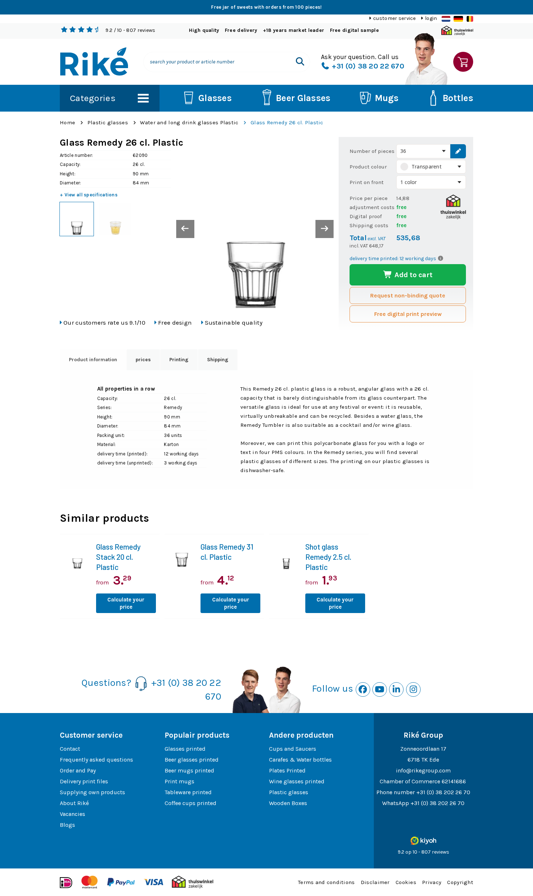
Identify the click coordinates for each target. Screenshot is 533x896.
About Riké (74, 803)
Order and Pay (78, 770)
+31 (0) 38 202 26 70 (443, 792)
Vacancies (72, 813)
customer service (394, 18)
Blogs (67, 824)
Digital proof (366, 216)
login (431, 18)
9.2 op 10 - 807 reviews (423, 852)
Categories (93, 98)
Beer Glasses (303, 98)
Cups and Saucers (292, 748)
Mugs (386, 98)
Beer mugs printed (189, 770)
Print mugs (179, 781)
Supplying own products (92, 792)
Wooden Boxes (288, 803)
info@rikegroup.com (423, 770)
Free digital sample (354, 30)
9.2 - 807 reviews (130, 30)
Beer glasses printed (192, 759)
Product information (93, 360)
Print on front (367, 182)
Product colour (368, 166)
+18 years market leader (293, 30)
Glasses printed (185, 748)
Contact (70, 748)
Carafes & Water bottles (300, 759)
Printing (179, 360)
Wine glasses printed (297, 781)
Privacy (431, 882)
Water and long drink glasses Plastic (189, 122)
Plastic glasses (107, 122)
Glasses (215, 98)
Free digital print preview (408, 314)
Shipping (217, 360)
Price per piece (369, 198)
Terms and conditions (326, 882)
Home (67, 122)
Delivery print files (84, 781)
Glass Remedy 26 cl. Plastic (287, 122)
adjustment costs (372, 207)
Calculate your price (125, 603)
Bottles (458, 98)
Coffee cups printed (190, 803)
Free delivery (241, 30)
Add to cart (413, 275)
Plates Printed (287, 770)
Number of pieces (372, 151)
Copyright (460, 882)
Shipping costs (369, 225)
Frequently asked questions (96, 759)
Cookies (406, 882)
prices (143, 360)
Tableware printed (188, 792)
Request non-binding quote (407, 295)
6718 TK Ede (423, 759)
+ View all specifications (88, 194)
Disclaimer (375, 882)
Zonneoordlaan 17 (423, 748)
